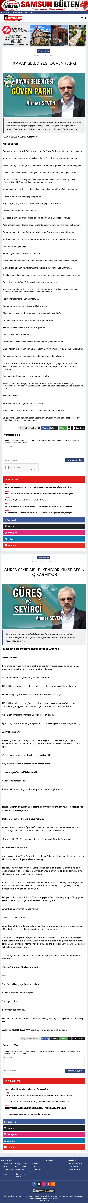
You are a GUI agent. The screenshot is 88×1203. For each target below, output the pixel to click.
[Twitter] (39, 1184)
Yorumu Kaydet (74, 460)
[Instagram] (44, 1184)
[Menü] (82, 18)
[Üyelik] (86, 12)
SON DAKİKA (6, 12)
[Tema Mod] (85, 18)
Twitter (10, 526)
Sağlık (32, 1166)
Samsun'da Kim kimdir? (36, 1170)
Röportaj (4, 1174)
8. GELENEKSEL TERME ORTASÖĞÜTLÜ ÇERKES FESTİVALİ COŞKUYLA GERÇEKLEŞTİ (38, 512)
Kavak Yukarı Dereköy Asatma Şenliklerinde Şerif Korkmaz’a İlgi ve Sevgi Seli (38, 506)
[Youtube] (49, 1184)
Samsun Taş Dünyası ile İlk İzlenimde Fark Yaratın (26, 500)
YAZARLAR (31, 12)
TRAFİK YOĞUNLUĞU (75, 1164)
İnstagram (12, 533)
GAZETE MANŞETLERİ (75, 1169)
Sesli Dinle (80, 428)
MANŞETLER (19, 12)
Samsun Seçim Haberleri (21, 1175)
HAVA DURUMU (73, 1166)
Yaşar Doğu (20, 1169)
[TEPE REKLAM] (44, 5)
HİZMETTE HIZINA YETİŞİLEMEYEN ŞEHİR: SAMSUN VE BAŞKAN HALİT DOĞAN (35, 1108)
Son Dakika (34, 1164)
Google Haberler (21, 1164)
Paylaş (45, 428)
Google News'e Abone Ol (30, 428)
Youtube (12, 545)
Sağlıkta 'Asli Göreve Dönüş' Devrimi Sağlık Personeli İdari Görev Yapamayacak (39, 493)
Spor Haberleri (21, 1166)
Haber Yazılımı (44, 1201)
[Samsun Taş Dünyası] (44, 35)
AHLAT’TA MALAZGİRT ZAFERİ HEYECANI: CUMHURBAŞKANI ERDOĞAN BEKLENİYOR (38, 487)
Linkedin (11, 539)
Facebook (11, 520)
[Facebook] (34, 1184)
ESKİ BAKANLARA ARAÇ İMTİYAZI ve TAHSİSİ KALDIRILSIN (27, 1114)
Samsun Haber (43, 51)
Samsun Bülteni (43, 557)
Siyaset (4, 1166)
